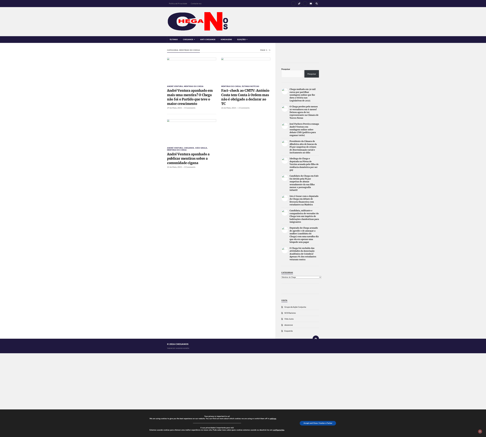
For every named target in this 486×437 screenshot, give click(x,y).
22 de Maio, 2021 (174, 167)
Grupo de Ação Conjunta (295, 307)
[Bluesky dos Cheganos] (299, 3)
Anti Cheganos (207, 39)
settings (273, 419)
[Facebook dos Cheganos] (293, 3)
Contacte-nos (196, 3)
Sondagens (226, 39)
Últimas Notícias (250, 86)
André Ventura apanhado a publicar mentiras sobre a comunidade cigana (188, 158)
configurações (278, 430)
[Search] (316, 3)
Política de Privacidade (178, 3)
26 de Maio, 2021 (228, 108)
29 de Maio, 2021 (174, 108)
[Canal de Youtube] (305, 3)
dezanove (288, 325)
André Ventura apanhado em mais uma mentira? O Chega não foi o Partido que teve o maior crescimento (190, 97)
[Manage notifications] (480, 431)
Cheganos (189, 148)
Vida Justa (288, 319)
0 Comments (189, 108)
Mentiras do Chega (194, 86)
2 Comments (244, 108)
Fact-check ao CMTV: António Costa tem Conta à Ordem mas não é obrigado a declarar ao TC (245, 97)
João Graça (201, 148)
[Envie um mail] (311, 3)
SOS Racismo (290, 313)
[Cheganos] (243, 21)
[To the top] (316, 339)
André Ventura (175, 86)
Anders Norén (182, 348)
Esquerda (288, 331)
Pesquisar (285, 69)
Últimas (174, 39)
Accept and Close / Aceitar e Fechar (317, 423)
